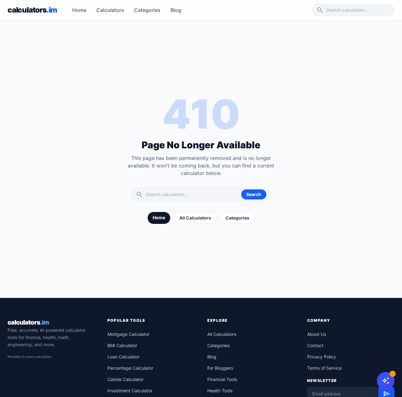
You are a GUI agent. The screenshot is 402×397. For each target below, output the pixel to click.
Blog (176, 10)
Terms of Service (324, 368)
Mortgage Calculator (128, 334)
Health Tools (219, 390)
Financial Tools (222, 379)
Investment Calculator (129, 390)
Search (253, 194)
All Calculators (195, 217)
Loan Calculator (123, 356)
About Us (316, 334)
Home (79, 10)
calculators (28, 322)
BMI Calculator (122, 345)
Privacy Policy (321, 356)
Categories (147, 10)
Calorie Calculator (125, 379)
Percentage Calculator (130, 368)
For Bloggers (220, 368)
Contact (315, 345)
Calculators (110, 10)
